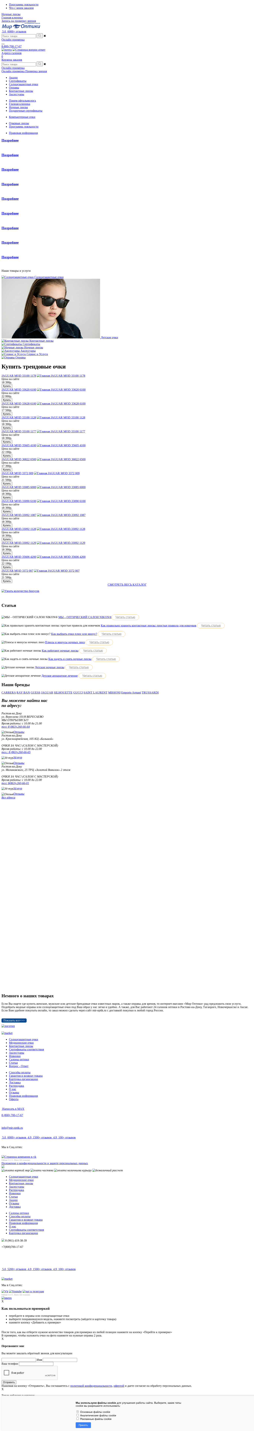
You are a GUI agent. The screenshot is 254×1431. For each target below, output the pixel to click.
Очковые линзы (19, 123)
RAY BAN (23, 692)
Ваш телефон (9, 1363)
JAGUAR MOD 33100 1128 (18, 417)
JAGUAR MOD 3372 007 (17, 570)
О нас (12, 1089)
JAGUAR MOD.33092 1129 (18, 542)
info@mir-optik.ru (12, 1127)
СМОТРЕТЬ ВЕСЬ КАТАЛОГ (127, 584)
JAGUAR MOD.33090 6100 (18, 501)
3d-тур (17, 757)
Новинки (15, 1056)
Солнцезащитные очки (23, 1039)
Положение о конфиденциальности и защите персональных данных (44, 1163)
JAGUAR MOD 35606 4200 (18, 556)
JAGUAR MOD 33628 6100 (18, 403)
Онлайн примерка (13, 39)
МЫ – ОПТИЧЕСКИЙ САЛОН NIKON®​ (85, 617)
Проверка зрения (36, 71)
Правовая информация (23, 132)
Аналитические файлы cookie (97, 1415)
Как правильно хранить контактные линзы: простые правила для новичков (148, 625)
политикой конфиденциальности (91, 1385)
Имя (39, 1359)
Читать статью (125, 617)
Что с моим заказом (21, 7)
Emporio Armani (131, 692)
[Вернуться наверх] (6, 1297)
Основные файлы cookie (94, 1411)
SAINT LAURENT (95, 692)
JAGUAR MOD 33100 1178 (18, 375)
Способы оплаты (19, 1072)
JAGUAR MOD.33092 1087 (18, 515)
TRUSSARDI (150, 692)
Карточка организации (23, 1079)
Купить (7, 386)
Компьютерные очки (22, 117)
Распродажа (16, 1085)
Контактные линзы (21, 1046)
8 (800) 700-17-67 (12, 1115)
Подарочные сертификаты (25, 110)
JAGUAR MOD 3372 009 (17, 473)
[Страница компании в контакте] (28, 49)
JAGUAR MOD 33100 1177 (18, 431)
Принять (83, 1425)
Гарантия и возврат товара (26, 1075)
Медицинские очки (21, 1042)
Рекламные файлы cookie (95, 1418)
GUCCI (78, 692)
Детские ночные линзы (49, 667)
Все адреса (8, 797)
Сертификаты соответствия (26, 1049)
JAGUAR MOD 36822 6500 (18, 459)
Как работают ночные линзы (60, 650)
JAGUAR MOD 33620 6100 (18, 389)
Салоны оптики (19, 1059)
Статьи (13, 1062)
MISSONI (114, 692)
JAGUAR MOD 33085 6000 (18, 487)
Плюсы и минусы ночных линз (65, 642)
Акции (13, 1200)
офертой (119, 1385)
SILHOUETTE (63, 692)
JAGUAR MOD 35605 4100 (18, 445)
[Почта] (6, 49)
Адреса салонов (11, 53)
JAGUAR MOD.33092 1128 (18, 528)
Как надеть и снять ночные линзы (69, 659)
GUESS (35, 692)
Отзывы (18, 732)
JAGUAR (47, 692)
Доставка (15, 1082)
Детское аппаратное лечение (59, 675)
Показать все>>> (14, 1020)
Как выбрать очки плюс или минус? (74, 633)
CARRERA (8, 692)
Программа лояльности (23, 4)
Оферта (13, 1099)
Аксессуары (16, 1052)
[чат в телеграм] (33, 1291)
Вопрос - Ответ (18, 1066)
